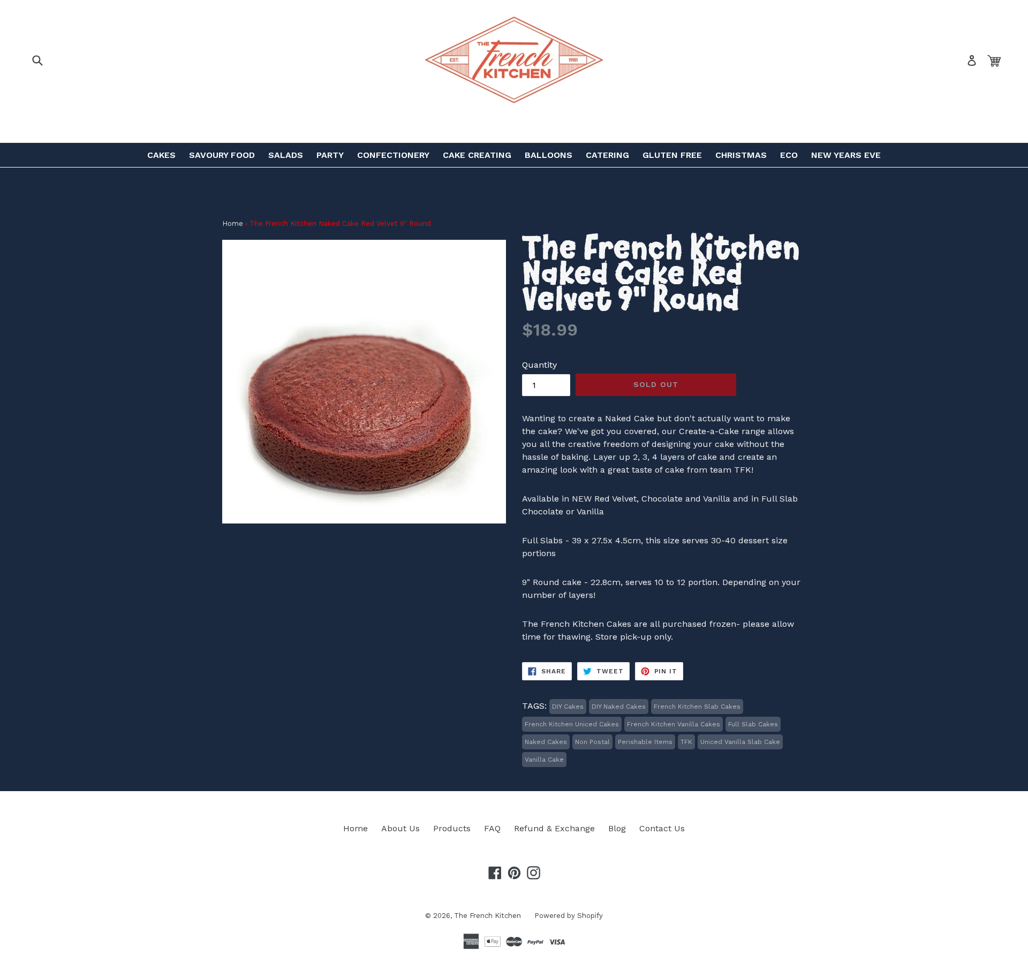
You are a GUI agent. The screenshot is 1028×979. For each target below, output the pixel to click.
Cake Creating (477, 155)
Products (452, 828)
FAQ (492, 828)
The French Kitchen (487, 916)
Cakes (161, 155)
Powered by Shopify (568, 916)
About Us (400, 828)
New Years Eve (846, 155)
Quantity (539, 365)
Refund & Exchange (554, 828)
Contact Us (662, 828)
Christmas (741, 155)
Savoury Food (222, 155)
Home (232, 223)
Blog (617, 828)
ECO (789, 155)
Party (330, 155)
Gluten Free (672, 155)
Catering (607, 155)
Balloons (548, 155)
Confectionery (393, 155)
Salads (285, 155)
